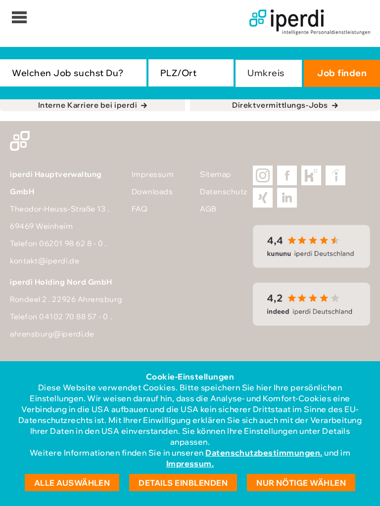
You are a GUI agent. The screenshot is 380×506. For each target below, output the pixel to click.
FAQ (140, 208)
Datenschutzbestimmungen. (264, 453)
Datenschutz (223, 191)
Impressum (153, 174)
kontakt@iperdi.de (44, 260)
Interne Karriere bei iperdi (88, 105)
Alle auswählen (72, 483)
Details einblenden (183, 483)
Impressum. (190, 463)
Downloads (152, 191)
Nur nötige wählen (301, 483)
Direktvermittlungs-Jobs (280, 105)
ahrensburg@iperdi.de (52, 333)
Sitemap (216, 174)
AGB (208, 208)
